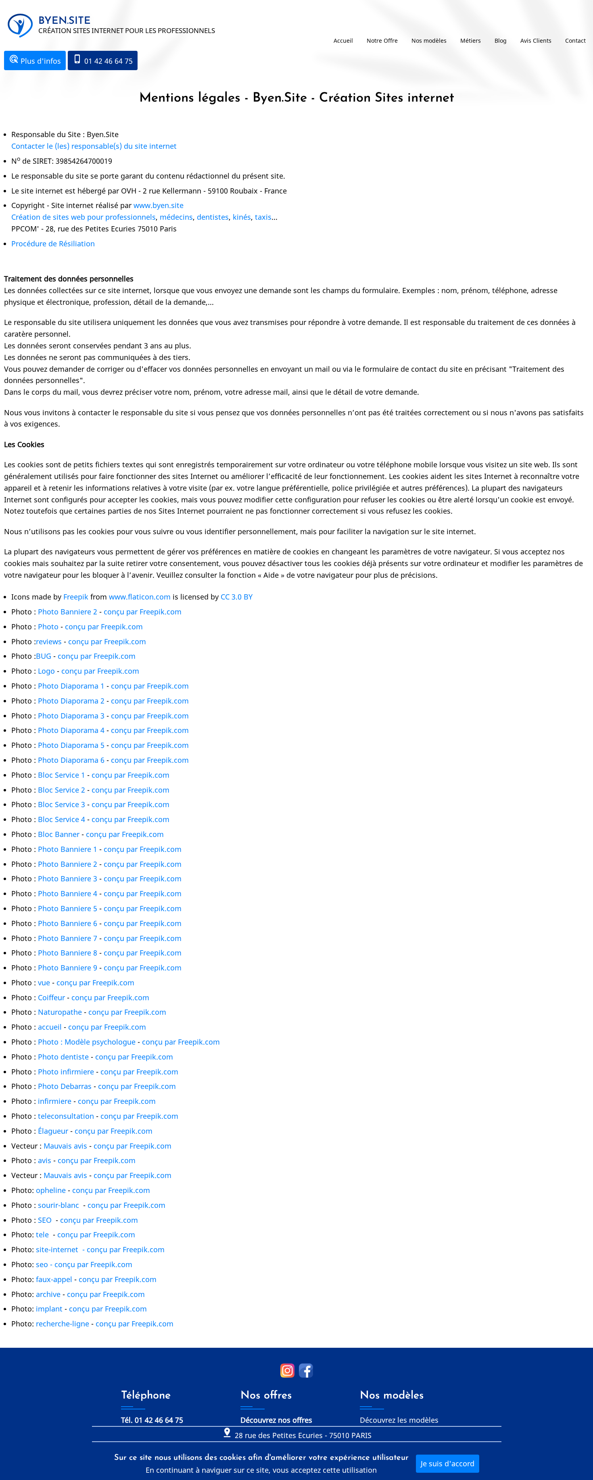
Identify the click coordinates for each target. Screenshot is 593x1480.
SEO (45, 1220)
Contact (575, 40)
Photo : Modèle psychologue (87, 1042)
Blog (501, 40)
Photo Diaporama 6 (71, 760)
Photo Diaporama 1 (71, 686)
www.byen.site (159, 205)
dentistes (213, 217)
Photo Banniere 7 (67, 938)
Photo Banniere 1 (67, 849)
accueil (50, 1027)
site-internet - (61, 1249)
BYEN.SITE (64, 21)
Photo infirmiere (66, 1071)
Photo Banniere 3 (67, 878)
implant (49, 1308)
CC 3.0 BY (237, 597)
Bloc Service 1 (61, 775)
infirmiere (54, 1101)
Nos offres (266, 1395)
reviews (49, 641)
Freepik (75, 597)
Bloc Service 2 (61, 790)
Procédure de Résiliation (53, 243)
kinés (242, 217)
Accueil (343, 40)
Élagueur (53, 1131)
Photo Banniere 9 (67, 967)
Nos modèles (429, 40)
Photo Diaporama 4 (71, 730)
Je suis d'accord (447, 1463)
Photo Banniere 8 (67, 953)
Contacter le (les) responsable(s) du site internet (94, 146)
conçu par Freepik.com (142, 611)
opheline (52, 1190)
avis (44, 1160)
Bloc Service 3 (61, 804)
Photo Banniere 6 (67, 923)
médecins (176, 217)
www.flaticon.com (140, 597)
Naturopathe (60, 1012)
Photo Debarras (65, 1086)
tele (42, 1234)
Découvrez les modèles (399, 1420)
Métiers (470, 40)
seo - (45, 1264)
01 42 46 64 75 (103, 60)
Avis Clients (535, 40)
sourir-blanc (58, 1205)
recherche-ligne (63, 1323)
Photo (48, 626)
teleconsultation (66, 1116)
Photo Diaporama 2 (71, 701)
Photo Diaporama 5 (71, 745)
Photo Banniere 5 (67, 908)
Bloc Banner (58, 834)
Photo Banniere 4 (67, 893)
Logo (46, 671)
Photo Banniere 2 (67, 611)
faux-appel (54, 1279)
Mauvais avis (65, 1146)
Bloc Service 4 (61, 819)
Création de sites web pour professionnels (83, 217)
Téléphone (146, 1395)
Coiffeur (51, 997)
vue (44, 982)
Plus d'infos (35, 60)
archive (48, 1294)
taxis (263, 217)
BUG (43, 656)
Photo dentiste (63, 1057)
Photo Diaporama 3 (71, 715)
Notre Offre (382, 40)
